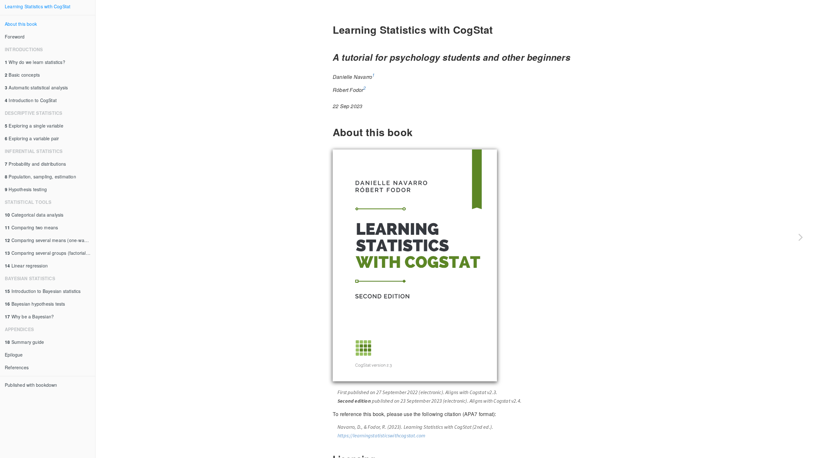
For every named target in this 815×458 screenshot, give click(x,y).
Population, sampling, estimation (40, 176)
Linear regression (26, 265)
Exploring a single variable (34, 125)
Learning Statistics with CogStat (37, 6)
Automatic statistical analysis (36, 87)
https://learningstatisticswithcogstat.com (381, 435)
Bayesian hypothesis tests (35, 304)
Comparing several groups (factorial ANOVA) (50, 253)
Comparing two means (31, 227)
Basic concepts (22, 75)
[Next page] (800, 237)
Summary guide (24, 342)
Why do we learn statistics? (35, 62)
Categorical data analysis (34, 215)
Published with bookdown (31, 385)
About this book (21, 24)
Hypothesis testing (26, 189)
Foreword (15, 36)
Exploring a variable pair (32, 138)
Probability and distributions (35, 164)
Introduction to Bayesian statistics (43, 291)
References (17, 367)
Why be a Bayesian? (29, 316)
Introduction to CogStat (31, 100)
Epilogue (14, 354)
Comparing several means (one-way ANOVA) (50, 240)
